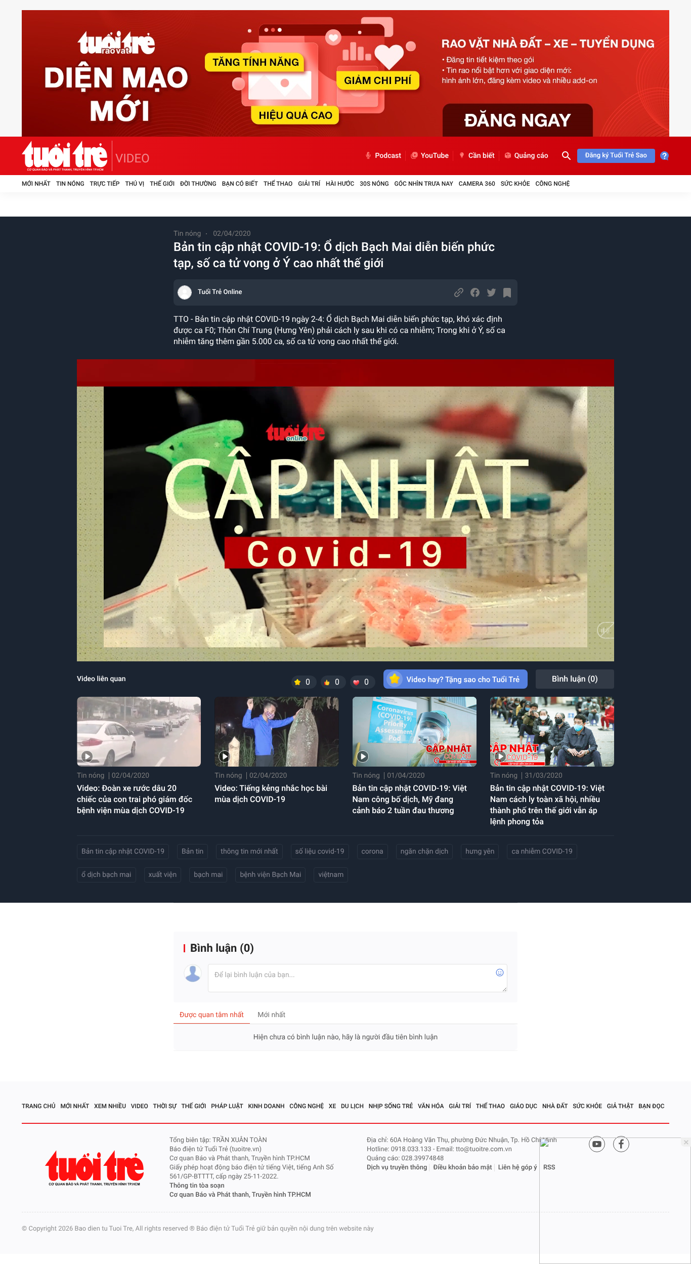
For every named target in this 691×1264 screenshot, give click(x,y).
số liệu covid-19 (319, 852)
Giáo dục (523, 1106)
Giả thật (620, 1106)
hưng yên (479, 852)
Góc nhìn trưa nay (424, 183)
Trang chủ (39, 1106)
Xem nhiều (110, 1106)
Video (139, 1106)
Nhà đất (555, 1106)
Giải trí (309, 183)
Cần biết (481, 156)
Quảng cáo (531, 156)
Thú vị (134, 183)
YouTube (435, 156)
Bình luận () (575, 679)
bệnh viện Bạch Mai (270, 875)
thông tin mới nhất (249, 852)
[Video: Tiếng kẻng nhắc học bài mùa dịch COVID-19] (276, 732)
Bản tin (192, 852)
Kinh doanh (266, 1106)
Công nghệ (552, 183)
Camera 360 (477, 183)
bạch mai (208, 875)
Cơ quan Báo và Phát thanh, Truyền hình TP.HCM (240, 1195)
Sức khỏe (515, 183)
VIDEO (132, 158)
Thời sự (165, 1106)
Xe (332, 1106)
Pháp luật (227, 1106)
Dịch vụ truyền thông (397, 1167)
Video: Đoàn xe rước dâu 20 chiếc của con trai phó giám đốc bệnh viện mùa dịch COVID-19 (134, 799)
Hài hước (340, 183)
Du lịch (352, 1106)
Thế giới (162, 183)
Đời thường (198, 183)
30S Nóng (374, 183)
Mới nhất (36, 183)
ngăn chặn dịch (425, 852)
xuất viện (163, 875)
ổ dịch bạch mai (106, 875)
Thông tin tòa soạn (197, 1186)
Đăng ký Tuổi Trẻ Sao (616, 155)
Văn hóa (431, 1106)
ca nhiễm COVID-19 (541, 852)
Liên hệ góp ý (517, 1167)
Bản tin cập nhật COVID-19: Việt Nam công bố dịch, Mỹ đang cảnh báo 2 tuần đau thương (410, 799)
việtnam (330, 875)
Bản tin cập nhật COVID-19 (122, 852)
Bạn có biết (240, 183)
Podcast (388, 156)
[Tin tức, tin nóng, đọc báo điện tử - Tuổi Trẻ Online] (67, 156)
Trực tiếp (105, 183)
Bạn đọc (651, 1106)
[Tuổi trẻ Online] (95, 1168)
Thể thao (278, 183)
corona (372, 852)
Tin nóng (70, 183)
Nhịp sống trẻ (391, 1106)
